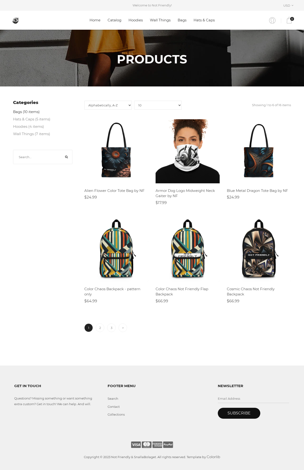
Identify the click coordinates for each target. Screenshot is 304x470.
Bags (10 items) (26, 111)
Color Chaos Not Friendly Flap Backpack (182, 292)
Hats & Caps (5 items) (31, 119)
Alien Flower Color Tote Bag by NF (114, 190)
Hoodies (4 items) (28, 126)
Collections (116, 414)
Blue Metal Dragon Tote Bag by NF (257, 190)
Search (113, 398)
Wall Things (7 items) (31, 134)
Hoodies (135, 20)
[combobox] (289, 5)
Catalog (114, 20)
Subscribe (239, 413)
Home (95, 20)
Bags (182, 20)
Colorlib (213, 457)
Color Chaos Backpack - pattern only (112, 292)
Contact (114, 406)
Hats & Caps (204, 20)
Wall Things (160, 20)
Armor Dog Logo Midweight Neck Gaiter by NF (185, 193)
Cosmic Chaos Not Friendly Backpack (251, 292)
